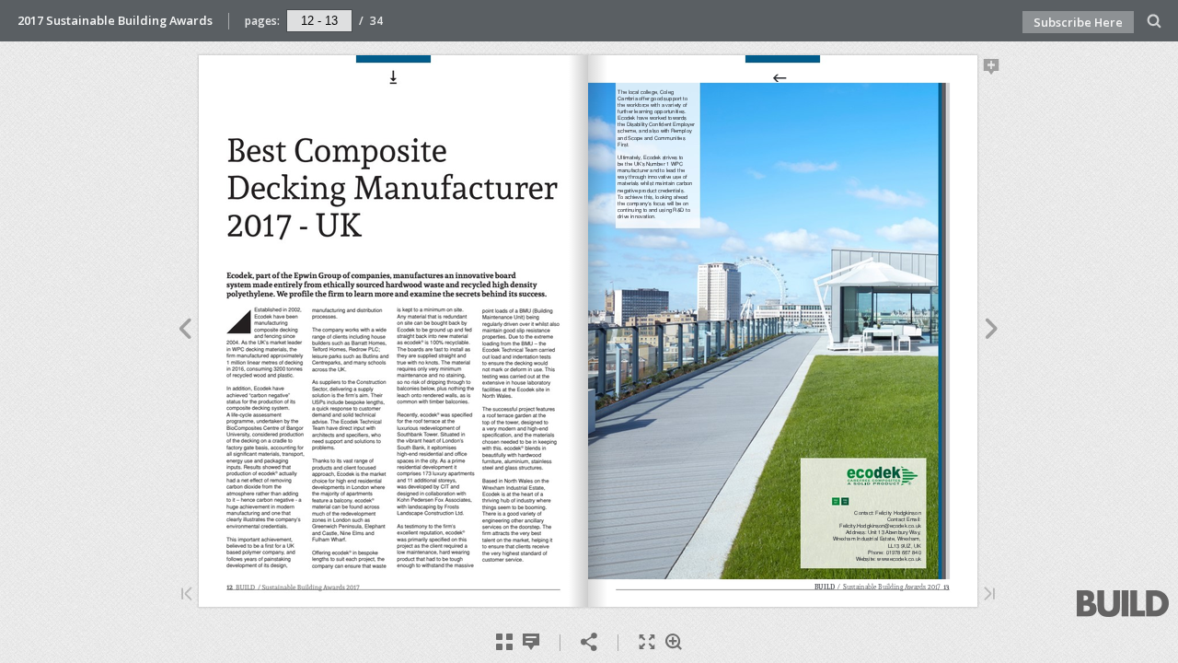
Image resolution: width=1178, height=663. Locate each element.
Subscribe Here (1078, 22)
